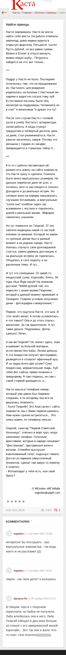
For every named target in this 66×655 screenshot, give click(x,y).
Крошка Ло (20, 598)
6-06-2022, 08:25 (15, 510)
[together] (9, 532)
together (19, 533)
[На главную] (4, 12)
